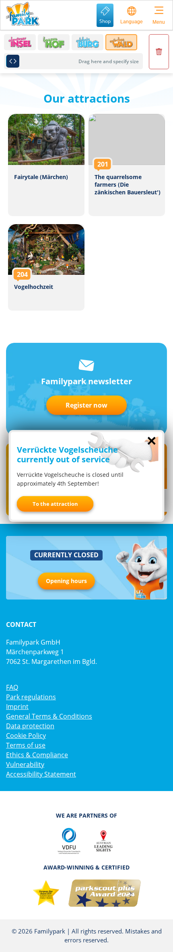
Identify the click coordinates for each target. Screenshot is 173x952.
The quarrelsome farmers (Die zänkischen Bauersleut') (127, 165)
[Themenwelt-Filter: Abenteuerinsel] (20, 42)
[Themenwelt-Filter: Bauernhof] (54, 42)
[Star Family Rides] (46, 893)
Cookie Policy (26, 735)
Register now (86, 405)
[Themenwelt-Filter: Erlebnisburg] (87, 42)
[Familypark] (22, 14)
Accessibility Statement (41, 774)
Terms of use (25, 745)
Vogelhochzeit (46, 267)
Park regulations (31, 696)
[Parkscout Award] (105, 893)
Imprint (17, 706)
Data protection (30, 725)
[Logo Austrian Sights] (103, 841)
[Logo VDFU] (68, 841)
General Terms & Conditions (49, 716)
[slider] (12, 61)
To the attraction (55, 503)
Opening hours (66, 581)
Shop (105, 21)
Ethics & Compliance (37, 754)
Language (131, 22)
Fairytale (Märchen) (46, 165)
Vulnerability (25, 764)
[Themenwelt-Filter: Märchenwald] (121, 42)
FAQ (12, 687)
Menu (158, 22)
